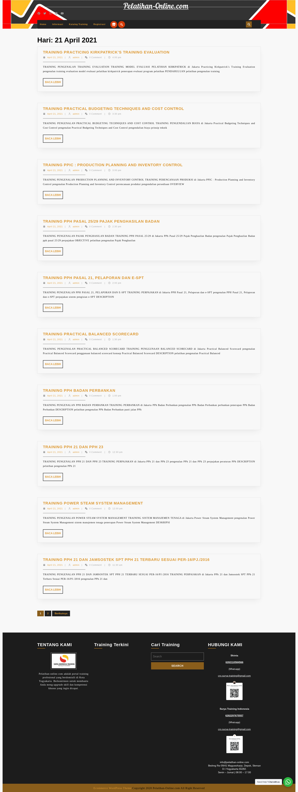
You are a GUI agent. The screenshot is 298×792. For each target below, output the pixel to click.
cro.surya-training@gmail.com (234, 675)
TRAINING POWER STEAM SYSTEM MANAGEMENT (93, 503)
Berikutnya (61, 613)
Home (43, 24)
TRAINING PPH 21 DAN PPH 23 (73, 447)
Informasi (57, 24)
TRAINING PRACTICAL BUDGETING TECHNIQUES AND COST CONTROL (113, 108)
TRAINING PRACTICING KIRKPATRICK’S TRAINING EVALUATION (106, 52)
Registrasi (99, 24)
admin (76, 57)
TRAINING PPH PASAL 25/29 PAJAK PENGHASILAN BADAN (101, 221)
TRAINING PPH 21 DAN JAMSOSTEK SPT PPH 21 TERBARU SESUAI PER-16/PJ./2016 (126, 559)
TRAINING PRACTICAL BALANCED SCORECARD (91, 334)
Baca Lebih (54, 83)
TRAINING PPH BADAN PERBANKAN (79, 390)
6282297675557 (234, 715)
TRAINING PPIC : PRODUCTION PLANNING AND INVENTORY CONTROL (113, 165)
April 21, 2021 (55, 57)
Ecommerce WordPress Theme (112, 788)
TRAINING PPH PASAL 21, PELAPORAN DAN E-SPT (93, 278)
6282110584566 (234, 662)
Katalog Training (78, 24)
